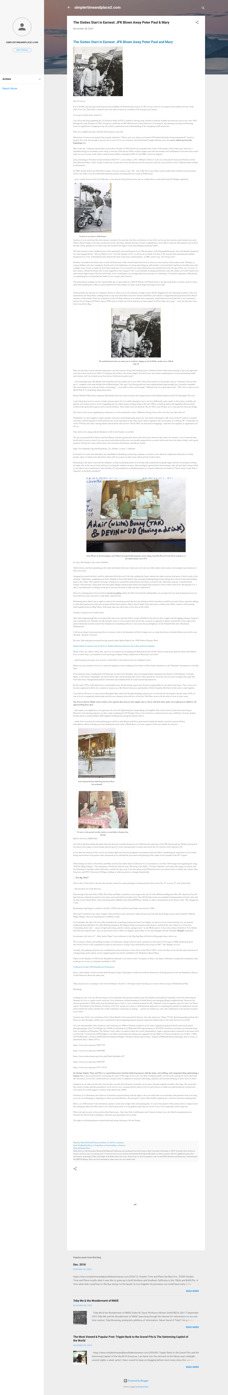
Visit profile (22, 50)
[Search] (203, 8)
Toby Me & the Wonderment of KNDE (96, 1300)
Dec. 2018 (79, 1264)
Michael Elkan (143, 1387)
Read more (192, 1291)
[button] (197, 22)
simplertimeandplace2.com (97, 7)
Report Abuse (9, 88)
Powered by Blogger (137, 1380)
